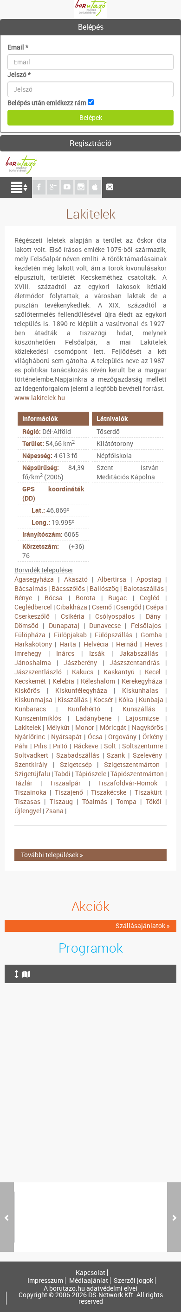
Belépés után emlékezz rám (46, 102)
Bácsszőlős (68, 588)
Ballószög (104, 588)
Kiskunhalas (140, 690)
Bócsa (54, 597)
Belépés (90, 27)
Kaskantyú (119, 671)
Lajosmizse (142, 718)
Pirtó (60, 745)
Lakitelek (27, 727)
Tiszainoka (30, 792)
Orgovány (122, 736)
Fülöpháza (29, 634)
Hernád (126, 644)
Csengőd (129, 607)
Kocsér (103, 699)
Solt (110, 745)
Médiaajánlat (88, 1280)
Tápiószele (90, 773)
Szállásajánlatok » (143, 925)
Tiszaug (61, 801)
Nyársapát (66, 736)
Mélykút (58, 727)
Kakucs (82, 671)
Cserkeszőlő (32, 616)
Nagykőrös (147, 727)
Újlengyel (27, 810)
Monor (84, 727)
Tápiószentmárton (137, 773)
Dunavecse (105, 625)
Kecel (153, 671)
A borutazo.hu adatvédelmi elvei (90, 1288)
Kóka (125, 699)
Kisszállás (73, 699)
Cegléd (150, 597)
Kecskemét (30, 681)
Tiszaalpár (65, 782)
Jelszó (19, 74)
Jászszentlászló (38, 671)
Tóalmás (94, 801)
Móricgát (113, 727)
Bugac (117, 597)
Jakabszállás (138, 653)
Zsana (54, 810)
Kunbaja (151, 699)
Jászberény (80, 662)
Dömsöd (26, 625)
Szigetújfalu (32, 773)
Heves (153, 644)
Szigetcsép (76, 764)
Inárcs (65, 653)
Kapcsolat (90, 1272)
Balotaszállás (143, 588)
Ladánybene (93, 718)
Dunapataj (64, 625)
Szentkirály (30, 764)
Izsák (96, 653)
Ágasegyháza (34, 579)
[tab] (90, 27)
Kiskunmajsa (33, 699)
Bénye (23, 597)
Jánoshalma (32, 662)
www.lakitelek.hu (39, 397)
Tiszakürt (148, 792)
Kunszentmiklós (37, 718)
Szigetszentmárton (132, 764)
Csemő (102, 607)
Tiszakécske (108, 792)
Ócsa (95, 736)
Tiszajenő (69, 792)
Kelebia (63, 681)
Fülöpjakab (70, 634)
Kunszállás (139, 708)
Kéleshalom (98, 681)
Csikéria (72, 616)
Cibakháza (71, 607)
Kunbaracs (30, 708)
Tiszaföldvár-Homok (127, 782)
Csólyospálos (115, 616)
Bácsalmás (30, 588)
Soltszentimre (142, 745)
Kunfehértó (84, 708)
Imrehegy (27, 653)
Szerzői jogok (133, 1280)
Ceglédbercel (33, 607)
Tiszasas (27, 801)
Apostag (148, 579)
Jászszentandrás (135, 662)
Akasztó (76, 579)
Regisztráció (90, 143)
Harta (67, 644)
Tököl (154, 801)
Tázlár (23, 782)
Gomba (151, 634)
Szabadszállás (77, 755)
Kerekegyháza (142, 681)
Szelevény (147, 755)
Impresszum (45, 1280)
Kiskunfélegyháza (81, 690)
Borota (86, 597)
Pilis (40, 745)
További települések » (52, 854)
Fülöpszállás (113, 634)
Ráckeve (86, 745)
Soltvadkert (31, 755)
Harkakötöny (33, 644)
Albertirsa (111, 579)
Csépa (155, 607)
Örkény (152, 736)
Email (17, 47)
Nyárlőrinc (29, 736)
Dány (153, 616)
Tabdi (62, 773)
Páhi (21, 745)
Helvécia (96, 644)
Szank (116, 755)
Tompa (126, 801)
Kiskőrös (27, 690)
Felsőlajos (146, 625)
